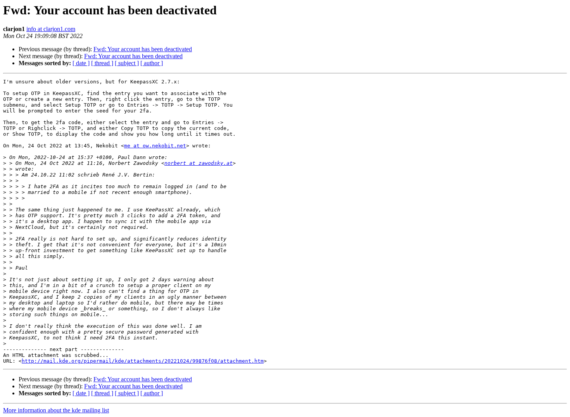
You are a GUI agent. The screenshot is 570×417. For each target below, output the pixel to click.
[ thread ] (102, 63)
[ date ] (81, 63)
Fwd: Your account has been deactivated (142, 49)
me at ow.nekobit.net (155, 146)
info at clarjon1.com (50, 29)
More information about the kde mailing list (56, 410)
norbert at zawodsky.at (198, 163)
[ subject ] (127, 63)
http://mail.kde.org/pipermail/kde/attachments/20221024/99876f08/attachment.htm (143, 361)
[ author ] (151, 63)
